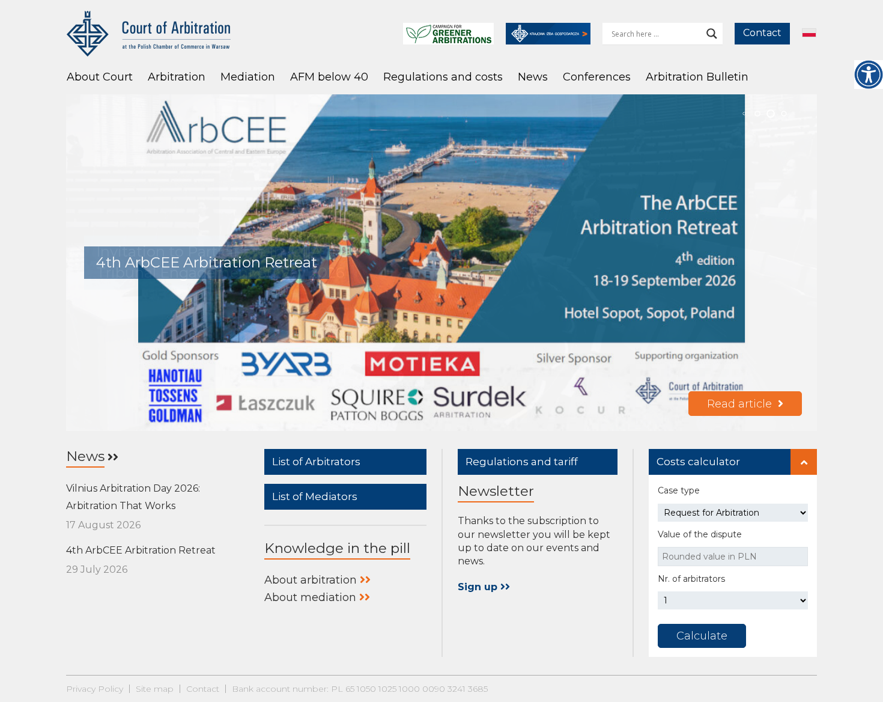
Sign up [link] (479, 587)
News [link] (533, 77)
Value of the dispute (700, 534)
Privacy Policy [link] (94, 688)
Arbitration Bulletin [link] (697, 77)
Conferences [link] (597, 77)
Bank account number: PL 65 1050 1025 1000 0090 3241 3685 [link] (360, 688)
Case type (679, 490)
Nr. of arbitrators (691, 578)
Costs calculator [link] (698, 462)
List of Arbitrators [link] (316, 462)
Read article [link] (739, 404)
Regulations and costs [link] (443, 77)
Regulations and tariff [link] (522, 462)
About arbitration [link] (310, 580)
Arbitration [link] (176, 77)
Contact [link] (762, 32)
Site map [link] (155, 688)
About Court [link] (100, 77)
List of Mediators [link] (314, 496)
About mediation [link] (310, 597)
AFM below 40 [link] (329, 77)
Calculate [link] (701, 635)
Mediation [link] (247, 77)
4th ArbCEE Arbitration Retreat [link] (141, 550)
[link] (868, 74)
